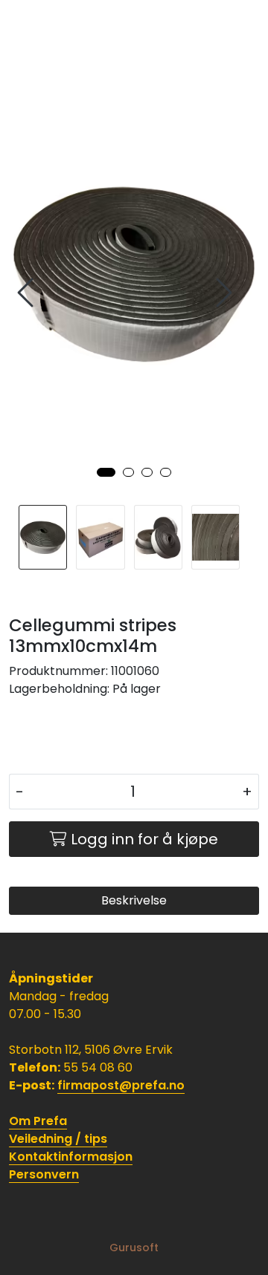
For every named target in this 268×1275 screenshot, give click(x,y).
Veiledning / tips (58, 1138)
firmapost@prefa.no (121, 1085)
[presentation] (27, 293)
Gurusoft (134, 1247)
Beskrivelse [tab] (134, 900)
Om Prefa (38, 1120)
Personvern (44, 1174)
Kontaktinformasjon (71, 1156)
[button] (106, 472)
